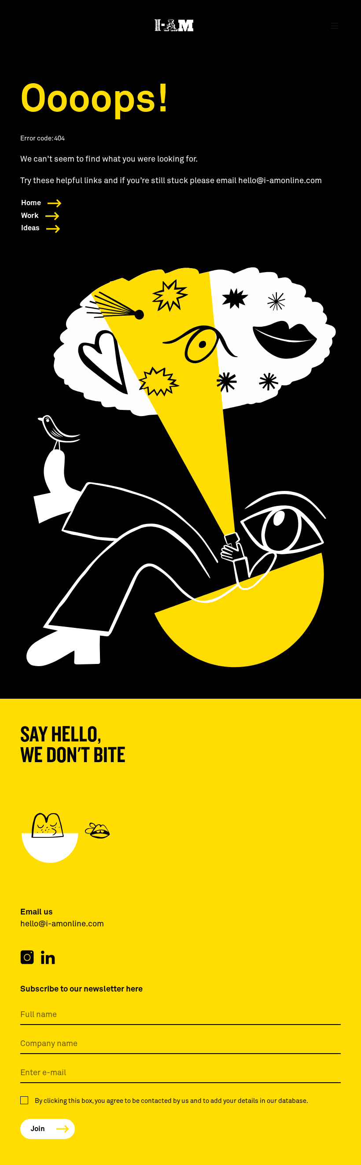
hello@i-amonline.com (62, 924)
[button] (334, 25)
